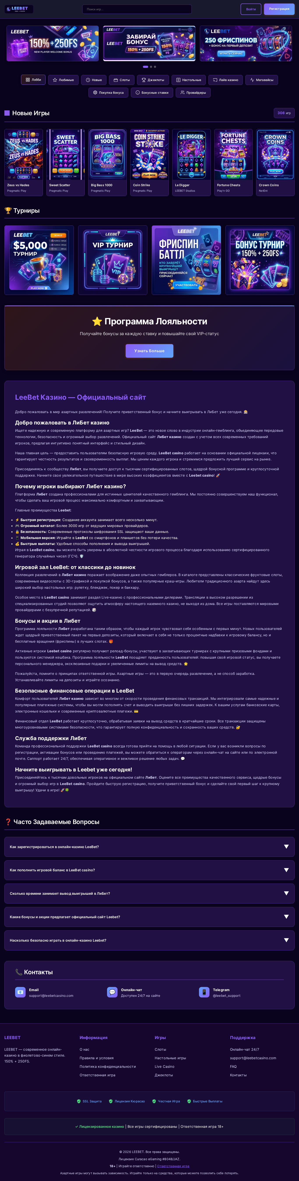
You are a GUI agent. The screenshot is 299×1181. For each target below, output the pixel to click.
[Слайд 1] (145, 67)
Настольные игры (170, 1058)
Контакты (238, 1075)
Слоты (160, 1049)
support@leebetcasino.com (253, 1058)
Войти (251, 9)
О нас (85, 1049)
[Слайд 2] (151, 67)
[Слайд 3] (155, 67)
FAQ (233, 1066)
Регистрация (279, 9)
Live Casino (164, 1066)
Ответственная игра (98, 1075)
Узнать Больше (149, 350)
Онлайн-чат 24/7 (244, 1049)
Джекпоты (164, 1075)
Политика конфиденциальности (108, 1066)
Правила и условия (97, 1058)
